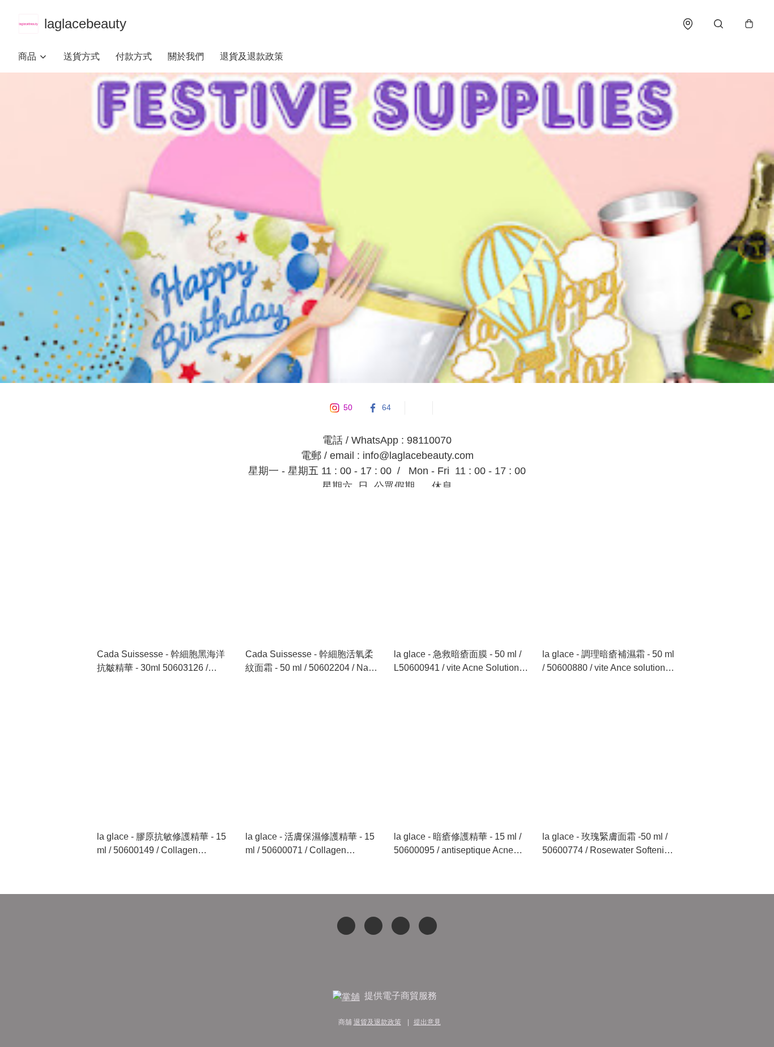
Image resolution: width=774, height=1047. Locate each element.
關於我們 (186, 56)
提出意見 (427, 1022)
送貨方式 (81, 56)
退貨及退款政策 (251, 56)
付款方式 (134, 56)
